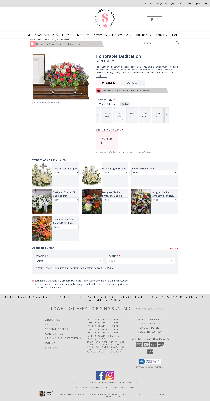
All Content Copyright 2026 (77, 394)
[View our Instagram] (109, 379)
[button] (154, 19)
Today (125, 104)
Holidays (142, 35)
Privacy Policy (131, 394)
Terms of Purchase (154, 394)
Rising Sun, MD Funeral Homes (90, 382)
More (175, 35)
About (160, 35)
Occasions (122, 35)
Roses (68, 35)
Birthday (83, 35)
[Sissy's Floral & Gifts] (104, 18)
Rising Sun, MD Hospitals (123, 382)
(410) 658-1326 (199, 3)
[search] (177, 42)
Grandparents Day (47, 35)
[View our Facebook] (100, 379)
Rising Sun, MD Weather (89, 387)
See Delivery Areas (149, 309)
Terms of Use (114, 396)
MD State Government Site (119, 387)
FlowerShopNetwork (107, 394)
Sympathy (100, 35)
